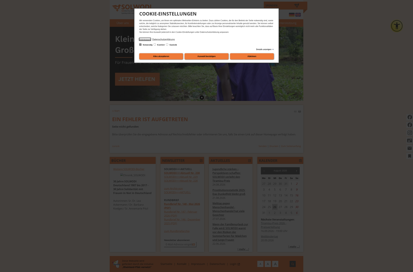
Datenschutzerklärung (163, 39)
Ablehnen (251, 56)
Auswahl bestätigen (206, 56)
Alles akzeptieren (161, 56)
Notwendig (147, 45)
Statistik (173, 45)
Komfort (161, 45)
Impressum (145, 39)
